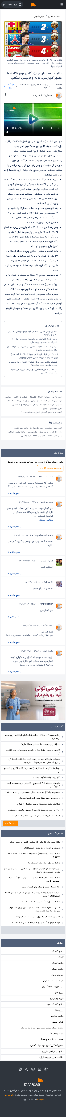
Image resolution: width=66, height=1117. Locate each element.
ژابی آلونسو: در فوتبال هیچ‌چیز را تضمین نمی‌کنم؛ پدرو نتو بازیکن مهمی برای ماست (32, 870)
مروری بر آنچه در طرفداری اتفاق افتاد (42, 847)
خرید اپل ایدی (56, 998)
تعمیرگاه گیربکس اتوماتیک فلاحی (46, 1045)
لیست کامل (10, 823)
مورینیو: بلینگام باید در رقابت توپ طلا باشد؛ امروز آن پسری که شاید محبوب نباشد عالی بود (34, 761)
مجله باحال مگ (56, 1033)
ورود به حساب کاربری (50, 468)
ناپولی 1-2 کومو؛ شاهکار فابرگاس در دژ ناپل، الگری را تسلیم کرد (32, 770)
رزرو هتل (58, 992)
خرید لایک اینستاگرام (53, 980)
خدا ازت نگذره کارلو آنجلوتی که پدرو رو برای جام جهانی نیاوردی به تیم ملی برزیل (34, 909)
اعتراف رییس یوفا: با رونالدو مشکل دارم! (40, 744)
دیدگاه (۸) (11, 86)
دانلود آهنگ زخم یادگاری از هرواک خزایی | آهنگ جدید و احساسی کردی (33, 879)
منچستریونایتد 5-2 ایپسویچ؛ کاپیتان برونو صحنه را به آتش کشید (33, 785)
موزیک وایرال (57, 974)
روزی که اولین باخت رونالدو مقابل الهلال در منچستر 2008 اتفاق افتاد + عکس (32, 894)
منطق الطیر (47, 651)
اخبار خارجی (39, 16)
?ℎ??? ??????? (46, 476)
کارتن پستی (57, 1022)
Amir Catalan (46, 604)
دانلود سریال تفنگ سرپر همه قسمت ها (41, 901)
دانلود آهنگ (57, 951)
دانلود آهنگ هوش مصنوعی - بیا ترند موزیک (42, 1027)
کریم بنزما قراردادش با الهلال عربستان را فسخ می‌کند (35, 815)
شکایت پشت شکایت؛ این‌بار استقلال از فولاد (38, 804)
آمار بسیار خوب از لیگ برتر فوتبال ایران (41, 886)
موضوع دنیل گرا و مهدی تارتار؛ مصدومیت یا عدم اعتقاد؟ (32, 792)
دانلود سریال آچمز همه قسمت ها (44, 862)
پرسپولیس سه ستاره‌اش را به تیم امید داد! (39, 798)
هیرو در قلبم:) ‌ (46, 502)
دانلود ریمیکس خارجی (52, 1051)
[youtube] (33, 1069)
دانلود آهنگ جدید (54, 1004)
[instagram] (20, 1069)
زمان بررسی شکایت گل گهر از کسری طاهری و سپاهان (34, 809)
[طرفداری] (37, 4)
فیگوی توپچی (46, 560)
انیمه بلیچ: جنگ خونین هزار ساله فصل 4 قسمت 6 (36, 922)
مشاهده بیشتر (46, 520)
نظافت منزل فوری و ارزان (51, 1057)
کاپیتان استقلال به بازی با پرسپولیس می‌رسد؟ (37, 916)
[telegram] (27, 1069)
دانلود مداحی (57, 1016)
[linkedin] (39, 1069)
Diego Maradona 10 (43, 535)
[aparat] (46, 1069)
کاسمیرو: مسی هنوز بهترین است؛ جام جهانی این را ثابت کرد (33, 752)
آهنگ (60, 957)
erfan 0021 (48, 625)
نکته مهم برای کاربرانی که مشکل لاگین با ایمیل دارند (35, 842)
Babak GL (48, 582)
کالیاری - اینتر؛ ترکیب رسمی (46, 777)
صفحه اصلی (54, 16)
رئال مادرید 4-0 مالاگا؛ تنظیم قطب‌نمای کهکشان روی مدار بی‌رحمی (32, 737)
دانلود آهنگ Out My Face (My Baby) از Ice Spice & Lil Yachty (34, 855)
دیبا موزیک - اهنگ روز (52, 986)
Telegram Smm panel (52, 1039)
